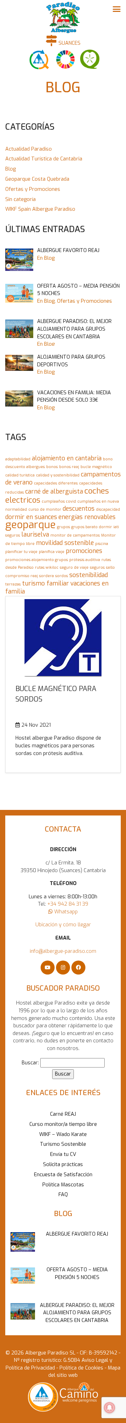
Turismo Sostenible (63, 1144)
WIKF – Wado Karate (63, 1134)
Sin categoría (20, 199)
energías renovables (86, 517)
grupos (63, 526)
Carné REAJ (63, 1114)
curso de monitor (44, 509)
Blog (10, 169)
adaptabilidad (17, 459)
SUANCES (68, 43)
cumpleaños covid (59, 501)
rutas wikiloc (46, 567)
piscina (101, 543)
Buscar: (30, 1062)
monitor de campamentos (75, 535)
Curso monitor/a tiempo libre (63, 1124)
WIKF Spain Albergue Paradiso (40, 209)
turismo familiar (45, 583)
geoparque (30, 525)
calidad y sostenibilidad (57, 475)
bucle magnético (96, 466)
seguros (97, 567)
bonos (52, 466)
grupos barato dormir (91, 526)
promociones (84, 551)
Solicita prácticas (63, 1164)
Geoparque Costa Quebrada (37, 179)
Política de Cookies (80, 1368)
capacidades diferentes (56, 483)
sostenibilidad (88, 575)
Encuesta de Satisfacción (63, 1174)
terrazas (13, 584)
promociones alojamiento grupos (36, 559)
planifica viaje (51, 551)
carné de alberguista (54, 491)
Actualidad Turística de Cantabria (43, 159)
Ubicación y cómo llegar (63, 924)
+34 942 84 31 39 (67, 904)
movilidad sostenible (65, 543)
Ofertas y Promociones (32, 189)
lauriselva (35, 534)
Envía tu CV (63, 1154)
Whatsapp (65, 911)
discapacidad (108, 509)
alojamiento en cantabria (67, 458)
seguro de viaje (74, 567)
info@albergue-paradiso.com (63, 951)
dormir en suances (31, 517)
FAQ (63, 1194)
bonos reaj (69, 466)
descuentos (78, 508)
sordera (46, 575)
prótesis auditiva (84, 559)
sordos (61, 575)
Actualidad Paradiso (28, 149)
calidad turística (20, 475)
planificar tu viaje (21, 551)
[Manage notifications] (109, 1407)
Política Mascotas (63, 1184)
